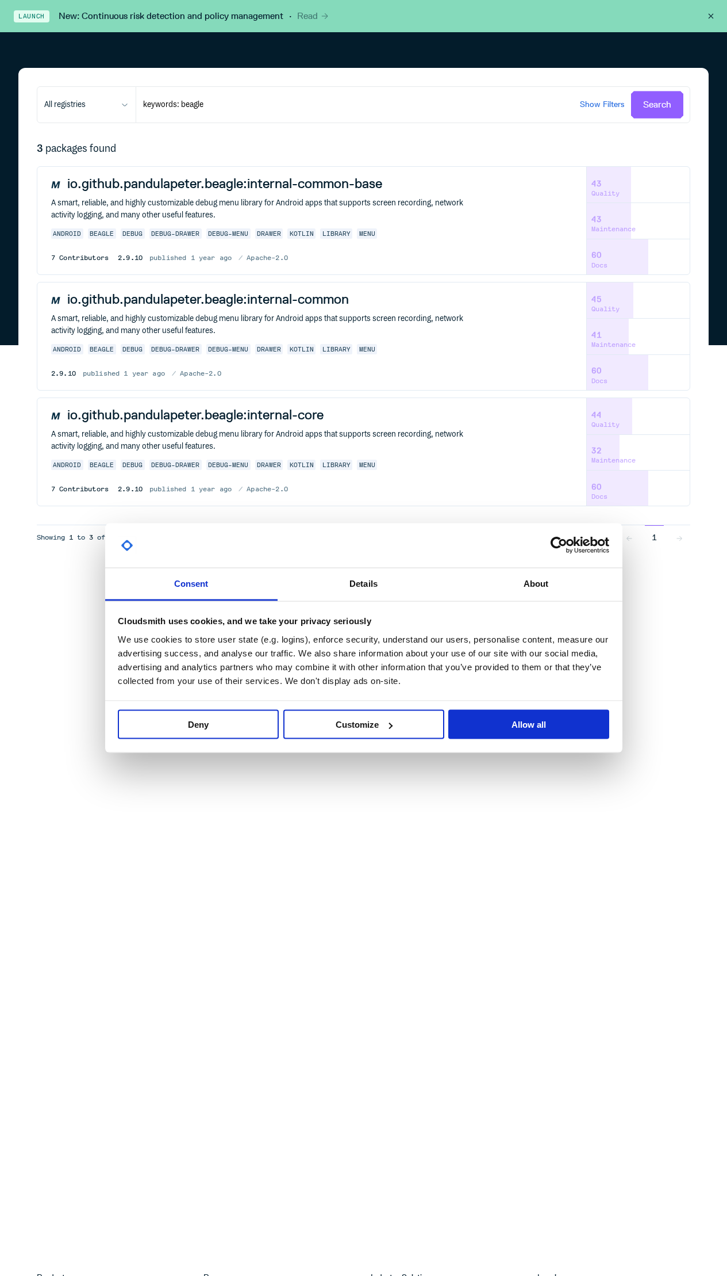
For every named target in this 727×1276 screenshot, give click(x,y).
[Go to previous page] (629, 537)
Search (657, 104)
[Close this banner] (711, 16)
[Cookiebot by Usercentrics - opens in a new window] (559, 545)
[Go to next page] (679, 537)
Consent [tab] (191, 583)
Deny (198, 724)
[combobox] (86, 104)
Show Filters (602, 104)
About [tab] (536, 583)
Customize (357, 724)
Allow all (528, 724)
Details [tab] (363, 583)
